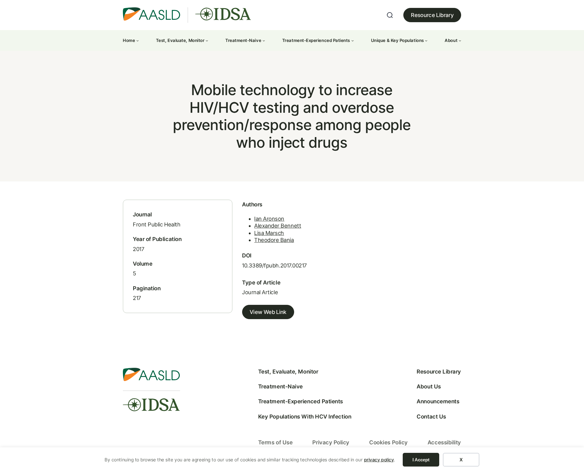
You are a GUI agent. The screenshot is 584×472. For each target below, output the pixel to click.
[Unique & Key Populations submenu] (426, 40)
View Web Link (268, 312)
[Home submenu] (137, 40)
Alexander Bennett (277, 225)
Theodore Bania (274, 240)
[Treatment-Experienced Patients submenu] (352, 40)
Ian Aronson (269, 218)
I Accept (420, 459)
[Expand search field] (390, 15)
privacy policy (379, 460)
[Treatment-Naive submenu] (263, 40)
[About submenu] (460, 40)
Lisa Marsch (269, 233)
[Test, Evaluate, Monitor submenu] (207, 40)
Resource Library (432, 15)
